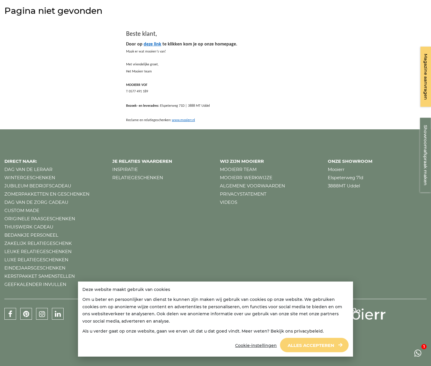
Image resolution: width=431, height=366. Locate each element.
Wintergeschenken (29, 177)
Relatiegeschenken (137, 177)
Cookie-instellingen (256, 345)
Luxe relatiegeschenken (36, 259)
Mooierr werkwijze (246, 177)
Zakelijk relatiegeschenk (38, 243)
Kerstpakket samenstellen (39, 276)
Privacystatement (243, 194)
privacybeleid (308, 331)
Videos (228, 202)
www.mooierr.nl (183, 120)
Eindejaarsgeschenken (34, 268)
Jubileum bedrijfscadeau (37, 186)
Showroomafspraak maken (425, 155)
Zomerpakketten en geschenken (46, 194)
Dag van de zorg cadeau (36, 202)
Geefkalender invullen (35, 284)
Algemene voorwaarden (252, 186)
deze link (152, 44)
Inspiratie (125, 169)
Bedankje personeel (31, 235)
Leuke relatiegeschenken (38, 251)
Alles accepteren (311, 345)
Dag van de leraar (28, 169)
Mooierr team (238, 169)
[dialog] (215, 319)
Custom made (21, 210)
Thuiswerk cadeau (28, 227)
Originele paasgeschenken (39, 218)
